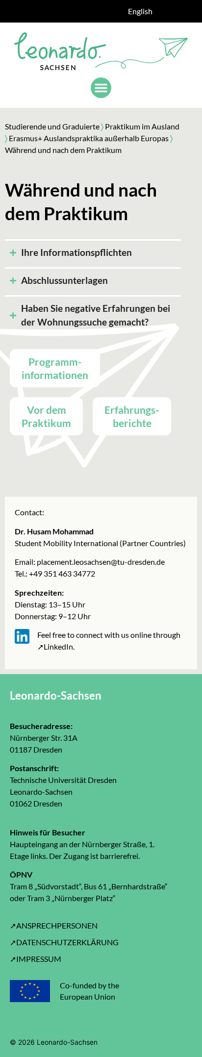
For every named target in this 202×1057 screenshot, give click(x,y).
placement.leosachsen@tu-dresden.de (100, 561)
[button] (101, 87)
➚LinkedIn (55, 646)
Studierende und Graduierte (52, 126)
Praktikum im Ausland (142, 126)
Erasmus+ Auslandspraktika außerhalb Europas (88, 138)
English (140, 11)
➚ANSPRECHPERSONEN (54, 925)
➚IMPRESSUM (35, 958)
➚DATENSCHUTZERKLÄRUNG (64, 942)
